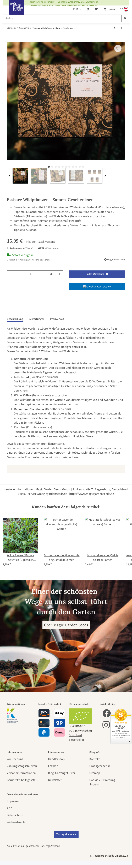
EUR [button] (75, 9)
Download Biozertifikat (76, 737)
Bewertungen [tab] (37, 319)
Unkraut (31, 338)
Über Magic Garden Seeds (66, 625)
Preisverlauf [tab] (57, 319)
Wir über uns (15, 759)
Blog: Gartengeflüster (61, 773)
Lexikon (53, 766)
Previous (10, 176)
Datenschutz (15, 815)
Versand (50, 242)
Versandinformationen (21, 773)
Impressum (14, 801)
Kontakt (94, 759)
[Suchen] (125, 18)
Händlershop (56, 759)
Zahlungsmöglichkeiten (22, 766)
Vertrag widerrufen (66, 834)
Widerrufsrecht (16, 822)
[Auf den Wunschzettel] (118, 48)
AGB (9, 808)
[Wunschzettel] (96, 9)
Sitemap (94, 773)
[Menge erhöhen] (59, 274)
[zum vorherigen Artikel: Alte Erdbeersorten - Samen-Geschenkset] (114, 28)
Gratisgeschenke (100, 766)
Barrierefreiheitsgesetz (21, 780)
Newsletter (55, 780)
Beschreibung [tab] (15, 319)
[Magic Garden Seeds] (16, 10)
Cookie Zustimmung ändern (102, 782)
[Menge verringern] (11, 274)
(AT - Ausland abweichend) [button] (39, 259)
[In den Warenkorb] (9, 40)
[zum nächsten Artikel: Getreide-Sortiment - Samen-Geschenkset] (121, 28)
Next (105, 176)
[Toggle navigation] (4, 7)
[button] (88, 9)
